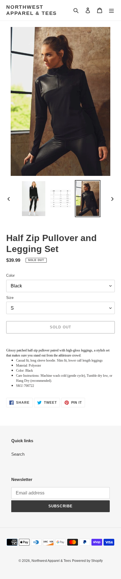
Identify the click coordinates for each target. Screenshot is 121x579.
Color (10, 275)
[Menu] (111, 10)
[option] (33, 199)
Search (17, 454)
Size (10, 298)
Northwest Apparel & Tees (31, 10)
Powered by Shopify (87, 561)
